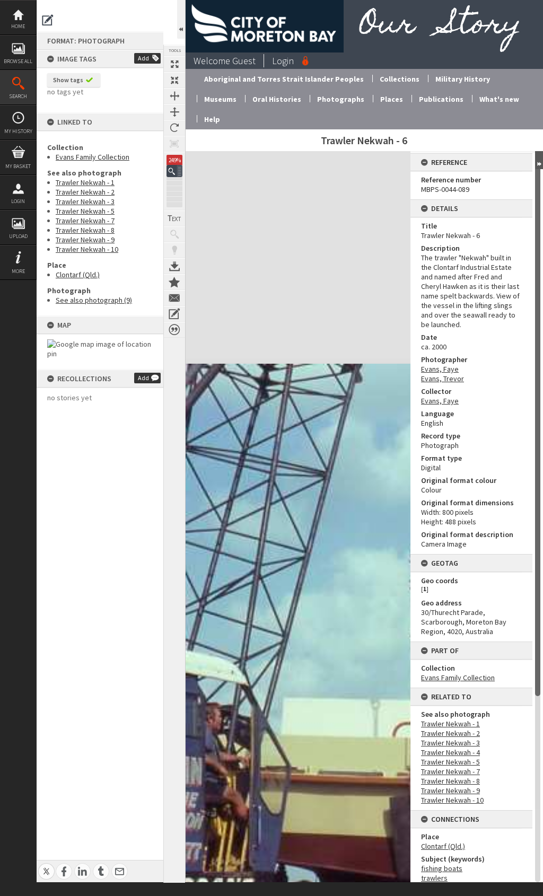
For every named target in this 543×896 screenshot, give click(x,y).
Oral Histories (276, 99)
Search (18, 96)
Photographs (340, 99)
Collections (399, 79)
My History (18, 131)
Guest (244, 61)
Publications (441, 99)
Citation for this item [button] (174, 330)
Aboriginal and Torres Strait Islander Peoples (284, 79)
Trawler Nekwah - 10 (87, 249)
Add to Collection (174, 282)
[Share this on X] (46, 865)
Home (18, 26)
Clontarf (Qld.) (78, 274)
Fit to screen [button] (174, 80)
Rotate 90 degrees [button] (174, 128)
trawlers (434, 878)
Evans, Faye (440, 369)
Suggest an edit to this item (48, 20)
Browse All (18, 61)
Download (174, 266)
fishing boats (441, 868)
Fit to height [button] (174, 112)
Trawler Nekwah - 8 (85, 230)
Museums (220, 99)
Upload (18, 236)
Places (391, 99)
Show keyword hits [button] (174, 234)
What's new (499, 99)
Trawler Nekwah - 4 (450, 752)
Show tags (68, 80)
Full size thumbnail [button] (174, 64)
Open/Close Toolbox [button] (181, 19)
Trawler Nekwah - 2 (85, 192)
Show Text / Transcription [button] (174, 218)
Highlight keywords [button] (174, 250)
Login (18, 201)
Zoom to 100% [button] (174, 144)
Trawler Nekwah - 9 (85, 239)
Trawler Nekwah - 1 (85, 182)
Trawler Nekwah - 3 (85, 201)
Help (212, 119)
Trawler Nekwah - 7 (85, 220)
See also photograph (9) (94, 300)
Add (143, 58)
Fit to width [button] (174, 96)
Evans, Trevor (442, 378)
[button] (174, 171)
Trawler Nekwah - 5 (85, 211)
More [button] (18, 271)
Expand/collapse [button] (539, 160)
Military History (462, 79)
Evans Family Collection (92, 157)
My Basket (18, 166)
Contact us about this (174, 298)
